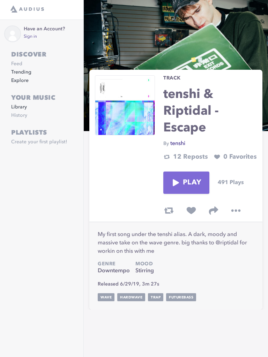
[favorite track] (191, 210)
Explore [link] (20, 80)
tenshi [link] (177, 143)
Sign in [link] (30, 37)
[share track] (213, 210)
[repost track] (168, 210)
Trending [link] (21, 72)
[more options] (235, 210)
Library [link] (19, 107)
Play (192, 182)
